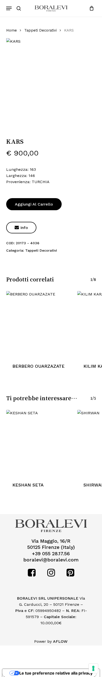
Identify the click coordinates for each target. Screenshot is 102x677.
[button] (9, 8)
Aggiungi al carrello (34, 204)
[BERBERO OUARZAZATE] (39, 324)
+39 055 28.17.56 (51, 553)
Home (11, 30)
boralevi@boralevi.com (50, 560)
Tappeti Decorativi (40, 30)
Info (21, 227)
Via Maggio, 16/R (50, 541)
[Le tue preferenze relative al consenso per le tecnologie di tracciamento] (93, 668)
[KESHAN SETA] (39, 443)
